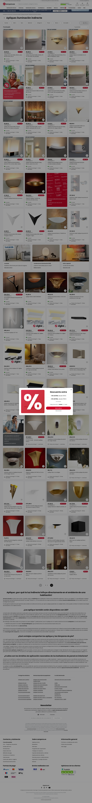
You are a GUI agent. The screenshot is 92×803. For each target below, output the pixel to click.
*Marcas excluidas (58, 410)
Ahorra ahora (58, 408)
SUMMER (58, 404)
